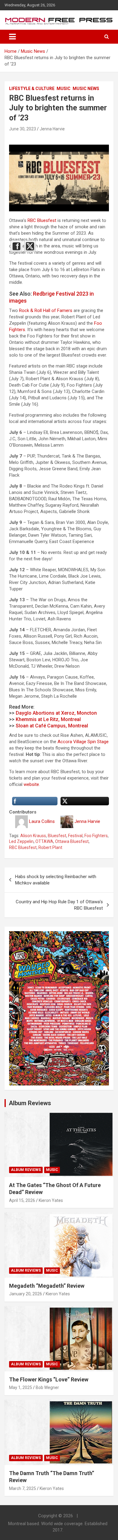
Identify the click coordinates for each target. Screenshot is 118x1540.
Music (63, 88)
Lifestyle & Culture (31, 88)
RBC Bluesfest (42, 220)
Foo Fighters (96, 835)
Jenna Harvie (52, 128)
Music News (86, 88)
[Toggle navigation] (12, 37)
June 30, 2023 (22, 128)
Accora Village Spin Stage (83, 741)
